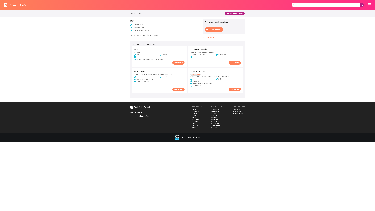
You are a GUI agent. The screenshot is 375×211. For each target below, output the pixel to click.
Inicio (131, 13)
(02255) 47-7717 (141, 55)
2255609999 (222, 55)
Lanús (194, 117)
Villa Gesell (214, 127)
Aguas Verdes (215, 109)
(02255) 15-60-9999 (199, 55)
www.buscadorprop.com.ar (144, 57)
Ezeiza (194, 115)
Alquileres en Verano (239, 113)
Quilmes (194, 123)
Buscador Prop (237, 111)
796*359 (164, 55)
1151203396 (196, 81)
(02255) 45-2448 (167, 77)
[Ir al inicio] (16, 5)
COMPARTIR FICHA (210, 37)
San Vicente (195, 125)
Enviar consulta (215, 30)
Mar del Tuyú (215, 119)
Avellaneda (195, 111)
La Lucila (213, 113)
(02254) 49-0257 (198, 79)
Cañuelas (195, 113)
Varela (194, 127)
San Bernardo (215, 121)
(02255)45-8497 (138, 25)
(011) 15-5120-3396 (223, 79)
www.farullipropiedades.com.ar (202, 83)
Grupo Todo (236, 109)
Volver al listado (236, 13)
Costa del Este (215, 111)
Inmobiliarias (140, 13)
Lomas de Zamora (197, 119)
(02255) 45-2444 (141, 77)
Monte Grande (196, 121)
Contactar (178, 63)
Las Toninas (214, 115)
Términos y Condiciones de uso (190, 137)
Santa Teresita (215, 125)
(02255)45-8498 (138, 27)
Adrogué (194, 109)
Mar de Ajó (214, 117)
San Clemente (215, 123)
